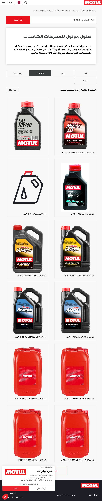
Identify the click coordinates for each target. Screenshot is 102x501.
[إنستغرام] (12, 497)
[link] (75, 149)
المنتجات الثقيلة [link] (61, 10)
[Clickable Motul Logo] (93, 2)
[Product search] (25, 2)
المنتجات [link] (75, 10)
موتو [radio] (63, 73)
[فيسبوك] (17, 497)
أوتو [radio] (85, 73)
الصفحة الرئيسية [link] (88, 10)
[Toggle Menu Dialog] (3, 2)
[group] (51, 76)
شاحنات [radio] (40, 73)
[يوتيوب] (8, 497)
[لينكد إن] (21, 497)
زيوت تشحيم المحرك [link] (42, 10)
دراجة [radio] (85, 80)
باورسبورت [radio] (17, 73)
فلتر (10, 89)
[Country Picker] (18, 2)
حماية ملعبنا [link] (93, 495)
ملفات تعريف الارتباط (66, 495)
